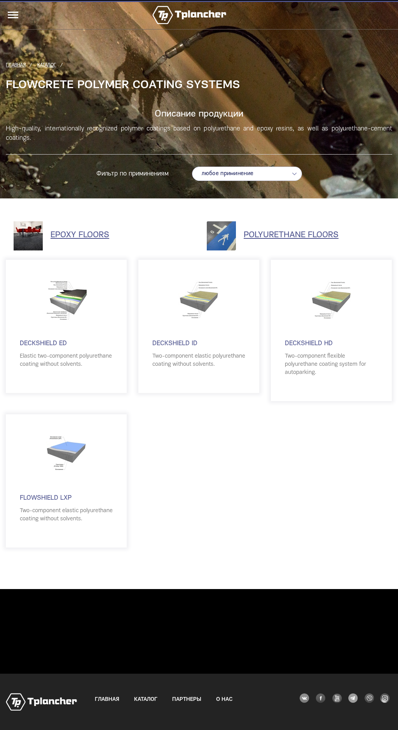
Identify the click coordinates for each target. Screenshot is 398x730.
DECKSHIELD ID (174, 343)
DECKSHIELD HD (309, 343)
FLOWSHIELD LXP (46, 498)
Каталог (145, 699)
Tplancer (189, 15)
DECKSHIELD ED (43, 343)
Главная (107, 699)
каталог (46, 65)
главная (16, 65)
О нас (224, 699)
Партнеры (186, 699)
